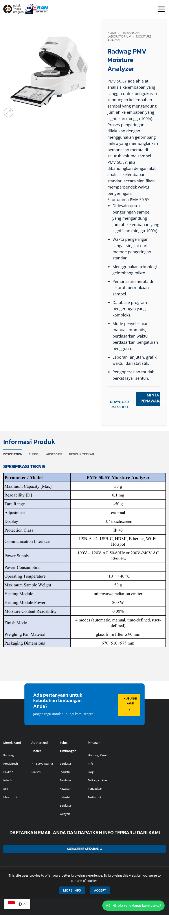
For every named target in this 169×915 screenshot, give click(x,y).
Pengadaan (95, 789)
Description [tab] (12, 454)
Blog (91, 772)
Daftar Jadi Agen (98, 780)
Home (112, 33)
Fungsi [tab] (34, 454)
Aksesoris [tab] (54, 454)
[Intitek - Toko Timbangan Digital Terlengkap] (37, 9)
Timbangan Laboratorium (123, 34)
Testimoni (94, 797)
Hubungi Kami (97, 755)
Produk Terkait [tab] (82, 454)
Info (90, 764)
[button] (161, 9)
